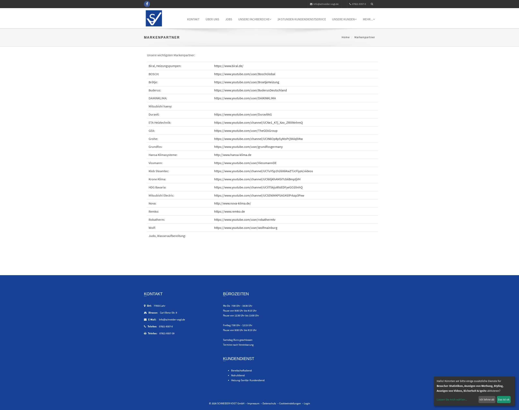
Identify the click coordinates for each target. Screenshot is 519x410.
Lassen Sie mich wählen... (452, 399)
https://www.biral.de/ (228, 66)
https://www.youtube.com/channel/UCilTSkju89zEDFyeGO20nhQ (258, 187)
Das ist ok (503, 399)
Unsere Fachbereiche (253, 19)
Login (307, 403)
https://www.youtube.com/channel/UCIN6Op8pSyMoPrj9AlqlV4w (258, 139)
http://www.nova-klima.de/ (232, 203)
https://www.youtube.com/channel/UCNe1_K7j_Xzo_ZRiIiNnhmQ (258, 122)
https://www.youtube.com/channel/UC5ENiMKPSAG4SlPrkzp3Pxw (259, 195)
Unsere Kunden (343, 19)
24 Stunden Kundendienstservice (302, 19)
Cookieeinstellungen (290, 403)
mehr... (368, 19)
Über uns (212, 19)
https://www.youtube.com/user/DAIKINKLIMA (245, 98)
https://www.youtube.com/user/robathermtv (244, 219)
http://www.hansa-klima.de (232, 155)
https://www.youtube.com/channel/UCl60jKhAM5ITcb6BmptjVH (257, 179)
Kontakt (193, 19)
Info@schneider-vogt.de (326, 3)
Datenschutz (269, 403)
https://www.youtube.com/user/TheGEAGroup (246, 131)
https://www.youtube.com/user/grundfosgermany (248, 147)
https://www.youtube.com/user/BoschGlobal (244, 74)
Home (346, 37)
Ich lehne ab (486, 399)
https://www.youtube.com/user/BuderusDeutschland (250, 90)
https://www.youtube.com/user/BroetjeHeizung (246, 82)
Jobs (228, 19)
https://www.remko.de (229, 211)
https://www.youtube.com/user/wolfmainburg (245, 228)
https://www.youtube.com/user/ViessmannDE (245, 163)
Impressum (253, 403)
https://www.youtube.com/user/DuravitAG (243, 114)
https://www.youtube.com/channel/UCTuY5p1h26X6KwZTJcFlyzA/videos (263, 171)
